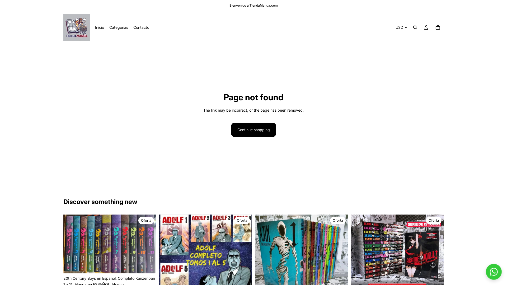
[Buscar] (415, 27)
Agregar (152, 265)
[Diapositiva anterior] (71, 244)
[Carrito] (438, 27)
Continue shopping (253, 129)
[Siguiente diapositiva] (148, 244)
